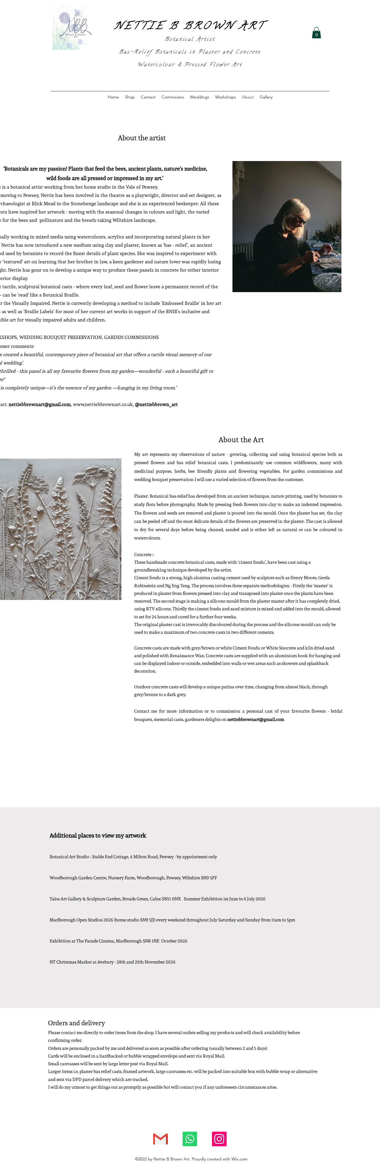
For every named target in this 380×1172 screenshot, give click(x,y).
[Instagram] (219, 1139)
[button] (316, 32)
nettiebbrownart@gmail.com (40, 404)
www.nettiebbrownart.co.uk (103, 404)
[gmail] (160, 1139)
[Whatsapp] (190, 1139)
